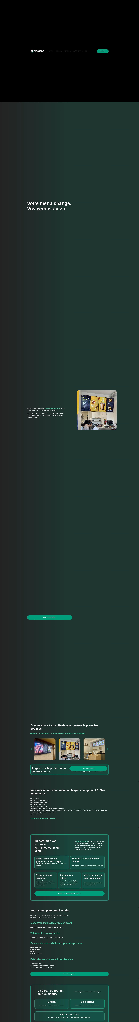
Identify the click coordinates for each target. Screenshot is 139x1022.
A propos (51, 51)
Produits (58, 51)
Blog (86, 51)
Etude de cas (77, 51)
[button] (31, 749)
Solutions (67, 51)
